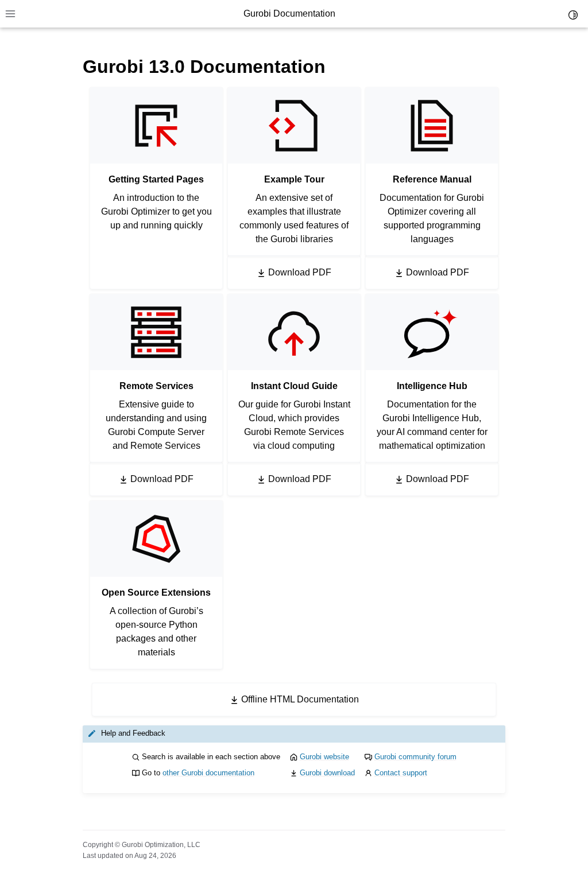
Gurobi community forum (415, 756)
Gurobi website (324, 756)
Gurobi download (327, 772)
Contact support (400, 772)
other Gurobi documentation (208, 772)
